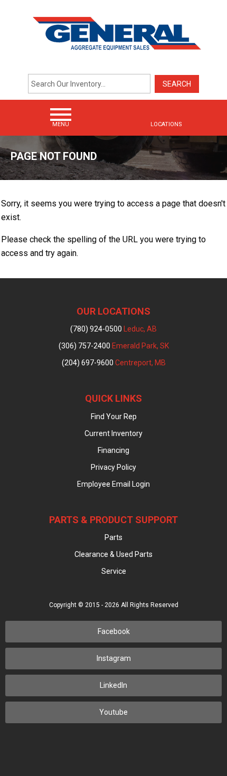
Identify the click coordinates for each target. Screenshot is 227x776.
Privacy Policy (113, 467)
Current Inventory (113, 433)
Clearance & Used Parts (113, 554)
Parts (113, 537)
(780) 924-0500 (113, 329)
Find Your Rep (114, 416)
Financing (113, 450)
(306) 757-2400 (114, 346)
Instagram (114, 658)
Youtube (113, 712)
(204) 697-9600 (114, 362)
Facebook (114, 631)
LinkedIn (113, 685)
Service (113, 571)
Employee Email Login (113, 484)
